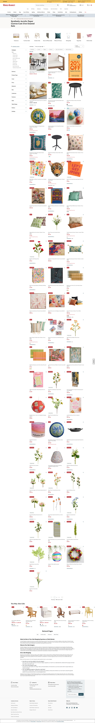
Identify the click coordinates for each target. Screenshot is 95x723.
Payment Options (14, 709)
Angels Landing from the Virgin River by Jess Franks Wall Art (55, 127)
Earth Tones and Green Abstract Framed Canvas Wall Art (75, 365)
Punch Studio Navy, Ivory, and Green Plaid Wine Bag (56, 540)
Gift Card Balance (14, 707)
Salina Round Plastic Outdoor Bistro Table (55, 152)
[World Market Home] (9, 5)
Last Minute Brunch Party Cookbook (73, 415)
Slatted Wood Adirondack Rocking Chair (60, 621)
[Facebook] (67, 707)
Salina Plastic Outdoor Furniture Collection (37, 71)
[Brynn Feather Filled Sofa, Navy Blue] (12, 624)
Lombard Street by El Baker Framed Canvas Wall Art (56, 365)
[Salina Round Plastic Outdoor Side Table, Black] (67, 104)
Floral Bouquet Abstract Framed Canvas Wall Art (38, 205)
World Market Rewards (34, 703)
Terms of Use (39, 721)
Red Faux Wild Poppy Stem (34, 258)
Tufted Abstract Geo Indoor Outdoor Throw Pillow (37, 233)
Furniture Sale (43, 634)
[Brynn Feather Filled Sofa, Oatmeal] (13, 624)
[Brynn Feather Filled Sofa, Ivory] (15, 624)
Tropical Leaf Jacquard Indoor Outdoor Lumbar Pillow (75, 259)
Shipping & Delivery (14, 705)
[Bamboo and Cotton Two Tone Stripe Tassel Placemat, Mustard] (68, 290)
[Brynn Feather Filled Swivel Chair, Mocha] (42, 624)
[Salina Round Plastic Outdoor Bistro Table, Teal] (49, 156)
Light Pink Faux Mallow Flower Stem (73, 337)
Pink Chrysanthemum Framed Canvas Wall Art (38, 310)
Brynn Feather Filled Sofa (16, 620)
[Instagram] (72, 707)
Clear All (31, 51)
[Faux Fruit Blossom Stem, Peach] (67, 494)
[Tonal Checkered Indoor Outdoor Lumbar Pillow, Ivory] (67, 237)
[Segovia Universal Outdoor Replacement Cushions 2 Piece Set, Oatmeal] (48, 76)
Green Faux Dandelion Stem (53, 415)
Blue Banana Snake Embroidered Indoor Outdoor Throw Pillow (37, 153)
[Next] (62, 597)
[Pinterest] (74, 707)
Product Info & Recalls (15, 716)
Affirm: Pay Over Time (15, 714)
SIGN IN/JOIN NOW (75, 79)
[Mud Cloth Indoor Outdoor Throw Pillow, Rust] (67, 315)
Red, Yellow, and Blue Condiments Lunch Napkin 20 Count (38, 180)
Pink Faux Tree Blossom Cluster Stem (54, 389)
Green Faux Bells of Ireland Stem (72, 539)
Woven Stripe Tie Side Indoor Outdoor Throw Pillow (37, 338)
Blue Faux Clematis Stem (71, 514)
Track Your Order (14, 685)
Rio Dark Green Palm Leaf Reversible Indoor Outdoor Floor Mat (56, 101)
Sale (14, 18)
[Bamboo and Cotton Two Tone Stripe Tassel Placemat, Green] (67, 290)
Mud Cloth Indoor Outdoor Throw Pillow (74, 310)
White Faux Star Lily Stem (34, 465)
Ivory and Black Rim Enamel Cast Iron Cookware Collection (38, 101)
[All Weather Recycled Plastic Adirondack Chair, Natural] (26, 625)
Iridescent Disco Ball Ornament (53, 564)
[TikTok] (69, 707)
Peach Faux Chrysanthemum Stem (54, 490)
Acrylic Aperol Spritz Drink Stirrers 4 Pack (55, 514)
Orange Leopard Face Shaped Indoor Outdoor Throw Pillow (56, 180)
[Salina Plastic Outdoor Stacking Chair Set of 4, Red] (82, 625)
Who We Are (50, 703)
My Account (13, 703)
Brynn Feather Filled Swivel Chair (45, 620)
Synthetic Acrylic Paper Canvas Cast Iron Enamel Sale (25, 18)
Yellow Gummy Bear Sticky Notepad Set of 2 (37, 389)
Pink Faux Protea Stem (33, 588)
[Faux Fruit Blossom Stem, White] (68, 494)
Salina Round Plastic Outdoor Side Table (74, 100)
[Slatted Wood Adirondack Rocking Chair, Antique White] (54, 625)
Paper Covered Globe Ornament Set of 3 (74, 126)
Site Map (49, 707)
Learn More (83, 1)
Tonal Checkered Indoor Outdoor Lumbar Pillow (75, 232)
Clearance (50, 634)
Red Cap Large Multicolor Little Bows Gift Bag (38, 285)
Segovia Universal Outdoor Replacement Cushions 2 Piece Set (55, 72)
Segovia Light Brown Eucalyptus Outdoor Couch (73, 621)
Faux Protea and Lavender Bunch (54, 232)
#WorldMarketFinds (75, 704)
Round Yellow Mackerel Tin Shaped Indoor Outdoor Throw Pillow (37, 127)
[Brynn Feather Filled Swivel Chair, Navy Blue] (40, 624)
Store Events (50, 709)
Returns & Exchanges (14, 686)
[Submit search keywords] (57, 5)
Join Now (50, 1)
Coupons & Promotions (34, 705)
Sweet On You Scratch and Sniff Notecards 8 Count (56, 338)
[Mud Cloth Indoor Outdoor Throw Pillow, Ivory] (69, 315)
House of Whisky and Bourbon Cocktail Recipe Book (56, 206)
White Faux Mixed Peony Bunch (72, 465)
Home (12, 18)
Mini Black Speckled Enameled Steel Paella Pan (75, 439)
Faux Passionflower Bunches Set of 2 (36, 514)
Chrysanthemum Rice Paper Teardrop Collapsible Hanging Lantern (55, 466)
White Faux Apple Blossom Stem (35, 539)
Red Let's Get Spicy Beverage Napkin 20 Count (75, 179)
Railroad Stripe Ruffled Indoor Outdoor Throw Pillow (75, 206)
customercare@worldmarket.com (35, 688)
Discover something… (40, 5)
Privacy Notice (33, 721)
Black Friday (56, 634)
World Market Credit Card (34, 707)
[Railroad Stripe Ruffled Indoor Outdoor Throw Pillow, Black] (67, 211)
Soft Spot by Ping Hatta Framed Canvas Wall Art (56, 258)
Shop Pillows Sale (36, 15)
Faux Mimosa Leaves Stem (34, 564)
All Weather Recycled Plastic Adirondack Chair (31, 621)
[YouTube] (77, 707)
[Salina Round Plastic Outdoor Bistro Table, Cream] (48, 156)
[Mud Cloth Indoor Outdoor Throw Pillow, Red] (68, 315)
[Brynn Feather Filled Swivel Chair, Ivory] (41, 624)
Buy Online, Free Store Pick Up (16, 712)
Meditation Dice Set (33, 439)
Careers (49, 705)
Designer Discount (33, 709)
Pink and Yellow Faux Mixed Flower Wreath (74, 564)
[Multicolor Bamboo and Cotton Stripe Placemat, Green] (31, 368)
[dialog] (47, 721)
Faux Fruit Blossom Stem (71, 490)
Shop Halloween (58, 15)
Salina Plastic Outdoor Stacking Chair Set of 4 (87, 621)
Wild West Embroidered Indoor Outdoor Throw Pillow (75, 153)
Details (72, 1)
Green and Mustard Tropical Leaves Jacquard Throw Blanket (75, 390)
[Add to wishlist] (46, 54)
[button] (9, 12)
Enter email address (73, 694)
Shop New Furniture (81, 15)
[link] (89, 5)
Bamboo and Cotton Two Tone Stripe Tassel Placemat (74, 286)
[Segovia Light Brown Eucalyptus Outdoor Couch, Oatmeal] (68, 625)
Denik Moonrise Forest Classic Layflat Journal (56, 285)
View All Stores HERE (51, 686)
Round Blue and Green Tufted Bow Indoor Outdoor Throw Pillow (55, 440)
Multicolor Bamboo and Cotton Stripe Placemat (38, 364)
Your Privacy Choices (60, 721)
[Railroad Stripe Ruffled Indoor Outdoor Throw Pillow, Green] (68, 211)
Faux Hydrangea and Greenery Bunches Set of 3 (38, 490)
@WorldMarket (69, 704)
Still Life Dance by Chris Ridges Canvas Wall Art (56, 310)
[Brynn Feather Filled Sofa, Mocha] (14, 624)
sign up (81, 694)
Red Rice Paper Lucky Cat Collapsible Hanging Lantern (38, 416)
